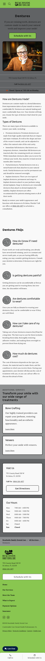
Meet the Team (9, 595)
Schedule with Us (22, 35)
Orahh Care (37, 631)
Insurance (7, 611)
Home (5, 585)
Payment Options (9, 606)
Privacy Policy (7, 631)
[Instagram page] (8, 617)
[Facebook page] (4, 617)
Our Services (8, 590)
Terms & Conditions (19, 631)
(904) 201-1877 (25, 84)
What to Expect (9, 600)
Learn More (9, 429)
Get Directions (22, 488)
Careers (29, 631)
